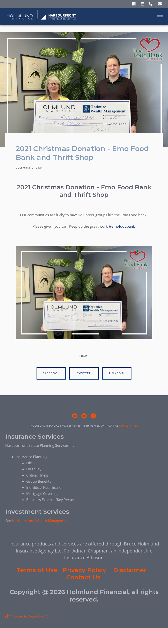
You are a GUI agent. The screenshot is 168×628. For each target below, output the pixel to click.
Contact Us (83, 577)
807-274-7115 (129, 425)
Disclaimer (129, 570)
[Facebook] (134, 4)
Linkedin (116, 373)
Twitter (84, 373)
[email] (84, 416)
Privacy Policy (84, 570)
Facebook (51, 373)
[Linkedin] (142, 4)
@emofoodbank (121, 226)
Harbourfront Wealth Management (41, 520)
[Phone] (150, 4)
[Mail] (160, 4)
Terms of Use (36, 570)
